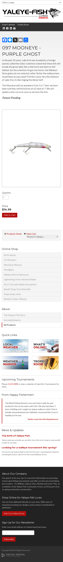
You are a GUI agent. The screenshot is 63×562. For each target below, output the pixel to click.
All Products (10, 255)
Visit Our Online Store (14, 513)
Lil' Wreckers (10, 260)
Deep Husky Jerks (12, 294)
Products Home (14, 233)
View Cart (31, 233)
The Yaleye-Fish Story (14, 315)
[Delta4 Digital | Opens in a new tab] (13, 555)
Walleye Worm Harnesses (16, 274)
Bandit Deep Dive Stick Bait (17, 289)
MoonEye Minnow (13, 265)
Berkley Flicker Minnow (15, 299)
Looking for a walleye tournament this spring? (29, 447)
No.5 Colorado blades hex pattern (20, 284)
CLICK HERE (13, 384)
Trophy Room (23, 24)
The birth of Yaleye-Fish (16, 435)
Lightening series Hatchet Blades (20, 279)
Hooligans (9, 269)
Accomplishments (12, 320)
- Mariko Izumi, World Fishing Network (42, 419)
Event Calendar (8, 24)
